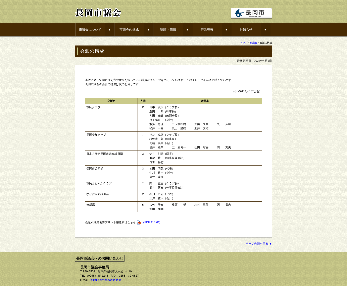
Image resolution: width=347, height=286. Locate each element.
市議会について (90, 29)
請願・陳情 (168, 29)
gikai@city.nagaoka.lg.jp (106, 279)
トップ (243, 42)
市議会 (253, 42)
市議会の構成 (129, 29)
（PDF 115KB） (152, 222)
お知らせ (246, 29)
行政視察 (207, 29)
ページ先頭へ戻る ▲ (259, 243)
